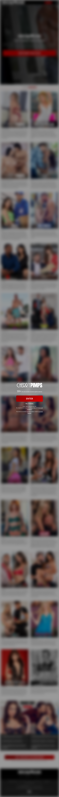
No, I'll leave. (30, 403)
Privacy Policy (33, 407)
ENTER (29, 398)
